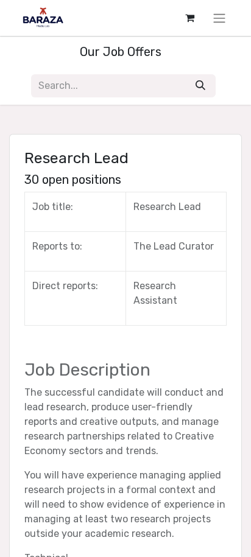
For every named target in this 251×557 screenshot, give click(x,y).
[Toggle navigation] (219, 18)
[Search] (200, 85)
